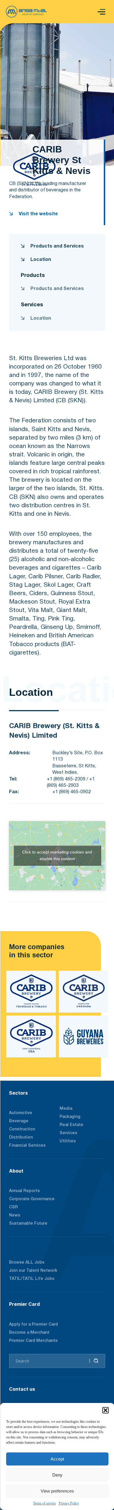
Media (66, 1109)
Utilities (68, 1141)
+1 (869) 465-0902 (71, 792)
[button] (105, 1410)
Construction (22, 1129)
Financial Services (27, 1146)
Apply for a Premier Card (33, 1324)
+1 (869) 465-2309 (66, 779)
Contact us (22, 1389)
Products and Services (56, 246)
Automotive (20, 1113)
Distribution (21, 1137)
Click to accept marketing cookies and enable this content (57, 855)
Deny (57, 1474)
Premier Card (24, 1304)
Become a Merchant (29, 1333)
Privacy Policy (69, 1503)
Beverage (18, 1121)
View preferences (57, 1490)
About (16, 1171)
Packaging (70, 1117)
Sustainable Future (28, 1224)
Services (68, 1133)
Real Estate (71, 1125)
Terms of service (44, 1503)
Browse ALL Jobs (26, 1262)
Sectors (18, 1093)
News (14, 1215)
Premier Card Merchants (33, 1341)
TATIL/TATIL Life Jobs (31, 1279)
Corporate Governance (32, 1199)
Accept (57, 1458)
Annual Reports (24, 1191)
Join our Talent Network (33, 1271)
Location (40, 260)
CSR (13, 1207)
